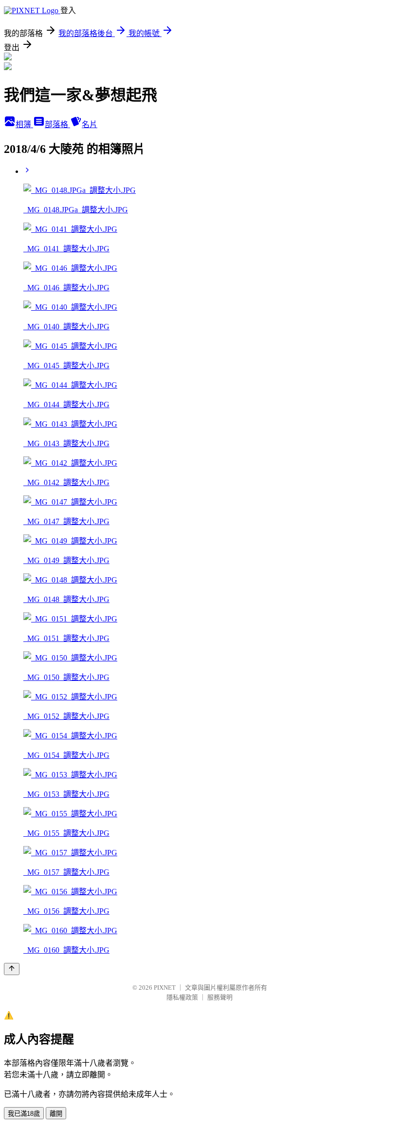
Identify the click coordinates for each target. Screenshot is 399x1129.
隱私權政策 (182, 997)
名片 (89, 124)
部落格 (57, 124)
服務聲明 (220, 997)
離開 (56, 1113)
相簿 (24, 124)
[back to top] (11, 969)
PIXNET (165, 987)
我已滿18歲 (24, 1113)
